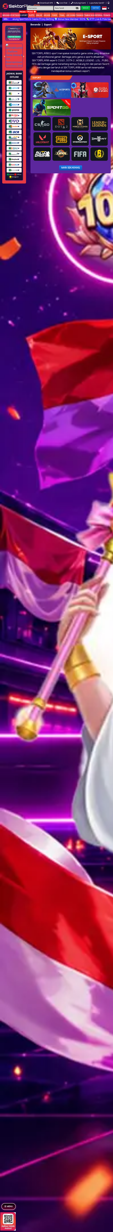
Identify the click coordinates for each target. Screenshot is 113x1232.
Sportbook (15, 15)
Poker (54, 15)
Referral (99, 15)
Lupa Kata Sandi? (97, 2)
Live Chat (63, 2)
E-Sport (24, 15)
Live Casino (71, 15)
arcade (47, 15)
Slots (31, 15)
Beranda (6, 15)
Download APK (46, 2)
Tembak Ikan (89, 15)
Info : (6, 19)
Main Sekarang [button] (70, 167)
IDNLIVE (39, 15)
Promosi (106, 15)
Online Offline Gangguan (15, 175)
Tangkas (80, 15)
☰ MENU (8, 1206)
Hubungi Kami (79, 2)
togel (62, 15)
